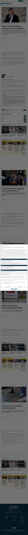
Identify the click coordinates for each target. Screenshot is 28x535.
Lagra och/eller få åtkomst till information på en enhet (7, 260)
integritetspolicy (8, 283)
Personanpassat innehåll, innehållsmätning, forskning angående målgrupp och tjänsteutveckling (11, 263)
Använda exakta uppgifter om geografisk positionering (7, 266)
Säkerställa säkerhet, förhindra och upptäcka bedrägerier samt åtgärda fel (9, 271)
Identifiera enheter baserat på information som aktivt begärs (7, 268)
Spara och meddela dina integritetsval (5, 274)
